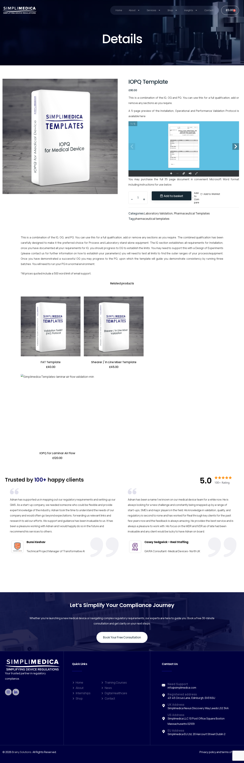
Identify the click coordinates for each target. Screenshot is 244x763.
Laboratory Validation (158, 213)
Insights (188, 10)
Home (119, 10)
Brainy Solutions (21, 752)
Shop (170, 10)
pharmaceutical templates (151, 219)
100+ (41, 479)
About (132, 10)
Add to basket (173, 196)
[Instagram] (8, 692)
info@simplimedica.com (182, 687)
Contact (208, 10)
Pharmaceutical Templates (192, 213)
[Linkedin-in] (15, 692)
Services (151, 10)
